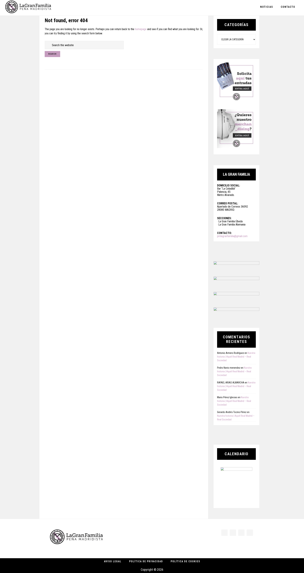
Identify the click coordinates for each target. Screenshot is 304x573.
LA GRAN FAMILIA (28, 8)
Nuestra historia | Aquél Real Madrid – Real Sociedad (236, 357)
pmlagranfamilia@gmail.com (232, 236)
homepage (141, 29)
